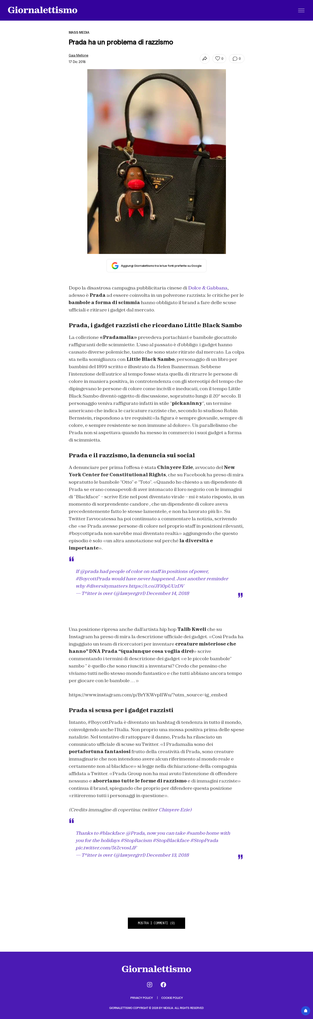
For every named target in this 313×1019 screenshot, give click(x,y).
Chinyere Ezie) (175, 810)
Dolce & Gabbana (208, 288)
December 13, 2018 (167, 855)
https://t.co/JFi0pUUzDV (156, 586)
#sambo (195, 833)
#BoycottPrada (93, 579)
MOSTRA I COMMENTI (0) (156, 923)
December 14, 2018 (167, 593)
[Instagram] (149, 984)
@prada (89, 571)
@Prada (135, 833)
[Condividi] (205, 59)
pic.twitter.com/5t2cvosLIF (106, 848)
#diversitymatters (107, 586)
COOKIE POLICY (172, 998)
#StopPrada (204, 840)
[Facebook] (163, 984)
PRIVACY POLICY (142, 998)
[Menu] (301, 10)
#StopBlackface (171, 840)
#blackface (112, 833)
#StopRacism (136, 840)
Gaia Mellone (78, 55)
